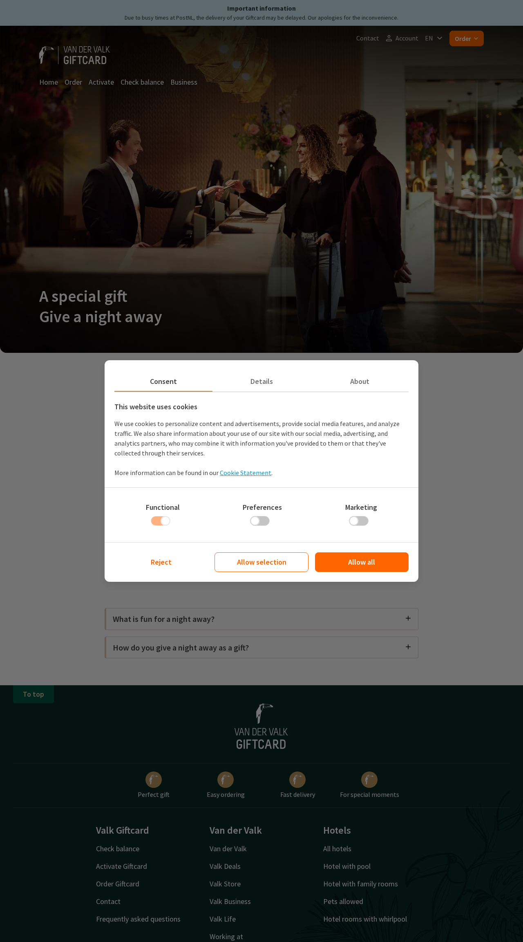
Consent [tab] (163, 381)
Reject (161, 562)
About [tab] (359, 381)
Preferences (262, 507)
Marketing (361, 507)
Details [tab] (261, 381)
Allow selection (261, 562)
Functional (163, 507)
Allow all (361, 562)
